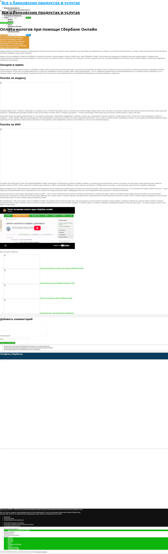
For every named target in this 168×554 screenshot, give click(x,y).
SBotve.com (3, 509)
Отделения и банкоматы (13, 15)
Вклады (10, 19)
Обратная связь (9, 518)
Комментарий (5, 336)
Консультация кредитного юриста (19, 530)
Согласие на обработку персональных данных (19, 524)
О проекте (7, 517)
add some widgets (41, 552)
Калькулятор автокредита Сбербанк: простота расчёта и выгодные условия (28, 348)
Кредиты (11, 21)
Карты (10, 24)
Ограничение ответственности (14, 520)
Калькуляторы (8, 533)
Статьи (6, 536)
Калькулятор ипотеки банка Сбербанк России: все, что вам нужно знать (27, 346)
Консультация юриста (12, 8)
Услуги (10, 546)
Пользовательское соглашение (14, 523)
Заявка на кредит (9, 532)
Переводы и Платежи (14, 26)
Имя (1, 339)
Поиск (28, 35)
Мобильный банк (13, 547)
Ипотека (10, 541)
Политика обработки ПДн (12, 526)
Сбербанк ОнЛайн (6, 23)
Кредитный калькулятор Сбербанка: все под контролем (22, 349)
